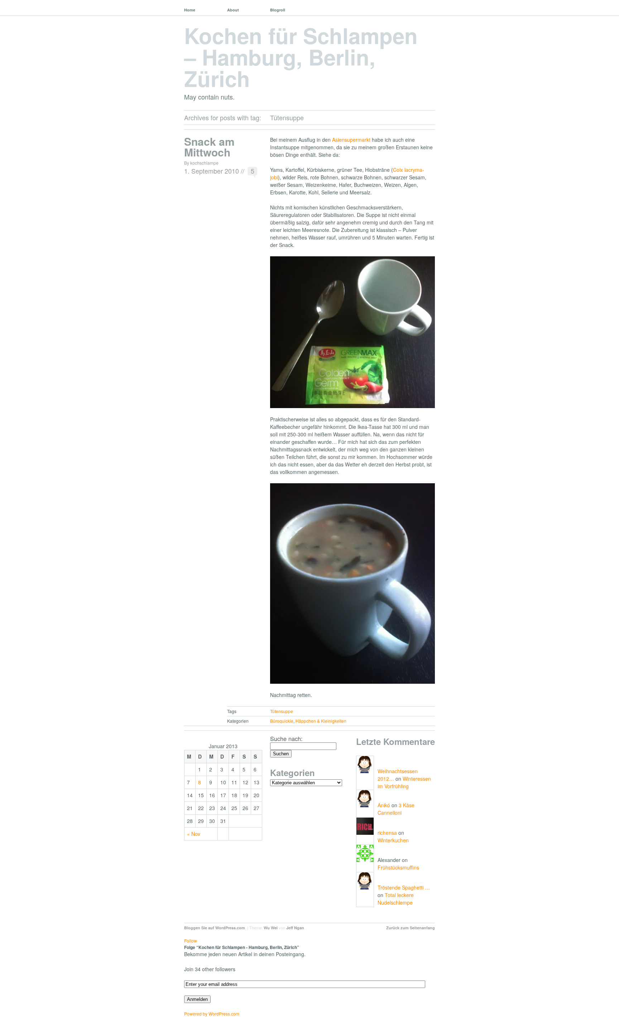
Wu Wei (271, 927)
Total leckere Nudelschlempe (396, 898)
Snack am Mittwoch (209, 147)
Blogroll (277, 10)
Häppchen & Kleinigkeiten (321, 721)
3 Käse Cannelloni (396, 809)
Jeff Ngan (295, 927)
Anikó (384, 805)
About (233, 10)
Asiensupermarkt (351, 139)
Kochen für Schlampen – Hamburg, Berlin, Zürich (301, 56)
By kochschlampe (201, 163)
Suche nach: (286, 738)
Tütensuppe (281, 711)
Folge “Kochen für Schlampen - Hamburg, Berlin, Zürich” (241, 947)
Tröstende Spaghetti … (404, 887)
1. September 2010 (211, 170)
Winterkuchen (393, 840)
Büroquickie (281, 721)
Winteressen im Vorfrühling (404, 782)
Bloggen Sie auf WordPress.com (214, 927)
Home (189, 10)
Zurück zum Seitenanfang (410, 927)
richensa (387, 832)
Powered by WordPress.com (211, 1014)
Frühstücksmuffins (398, 867)
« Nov (193, 833)
